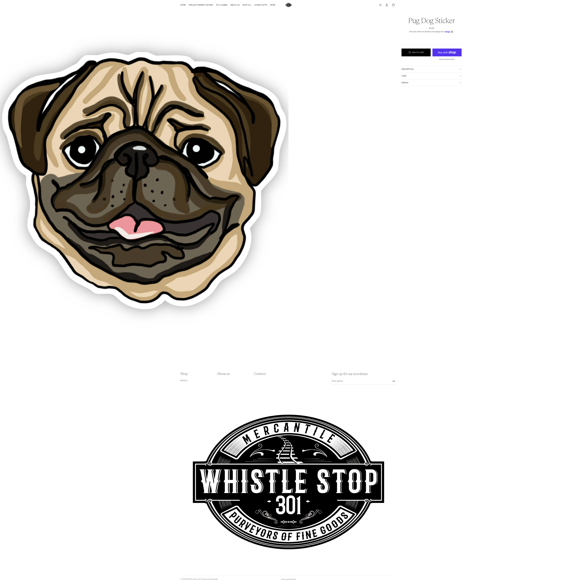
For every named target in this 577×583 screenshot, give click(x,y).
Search (184, 380)
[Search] (380, 5)
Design (404, 82)
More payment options (447, 59)
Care (403, 76)
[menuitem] (273, 5)
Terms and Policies (288, 579)
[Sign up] (393, 381)
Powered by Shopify (210, 579)
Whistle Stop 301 (194, 579)
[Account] (386, 5)
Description (407, 69)
